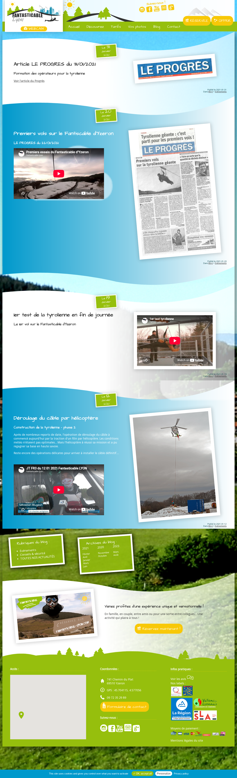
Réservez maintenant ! (160, 628)
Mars (86, 563)
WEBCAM (35, 28)
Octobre (102, 556)
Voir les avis (179, 679)
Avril (85, 557)
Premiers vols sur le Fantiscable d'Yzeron (64, 133)
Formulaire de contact (126, 706)
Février (86, 554)
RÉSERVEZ (198, 20)
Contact (173, 26)
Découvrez (94, 26)
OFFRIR (224, 20)
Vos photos (136, 26)
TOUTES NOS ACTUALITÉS (37, 557)
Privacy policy (181, 773)
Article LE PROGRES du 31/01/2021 (55, 64)
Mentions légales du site (187, 740)
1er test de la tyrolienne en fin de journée (63, 314)
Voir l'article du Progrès (29, 81)
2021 (85, 548)
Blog (156, 26)
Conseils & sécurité (32, 554)
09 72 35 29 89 (116, 697)
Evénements (221, 91)
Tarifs (115, 26)
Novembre (103, 553)
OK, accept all (143, 773)
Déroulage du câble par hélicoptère (56, 418)
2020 (100, 547)
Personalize (164, 773)
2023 (116, 546)
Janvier (86, 560)
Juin (85, 566)
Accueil (73, 26)
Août (115, 555)
